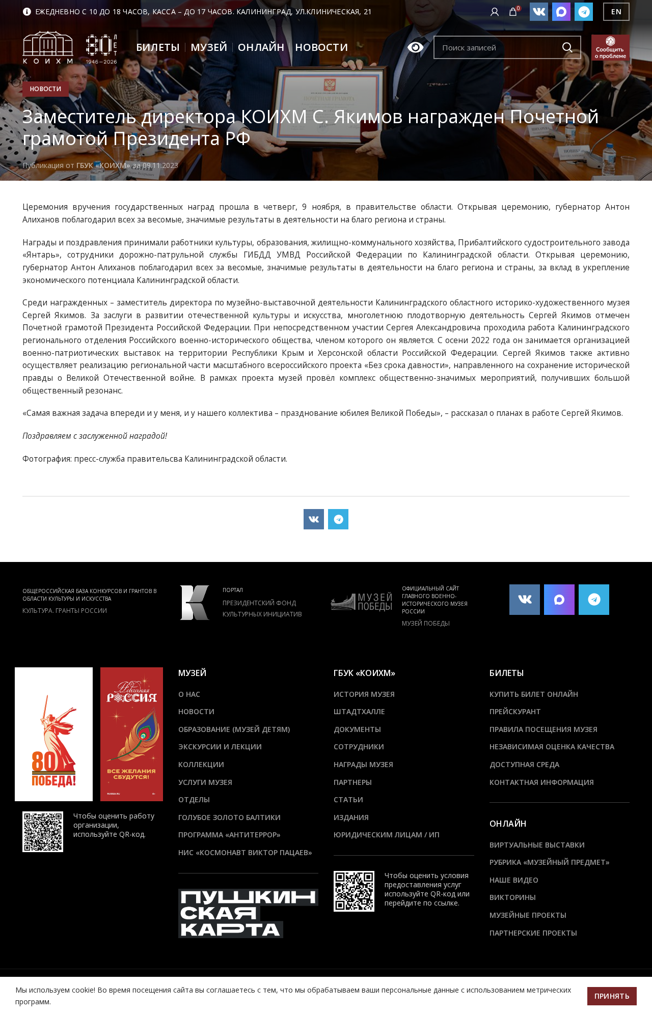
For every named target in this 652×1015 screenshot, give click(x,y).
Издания (351, 817)
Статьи (348, 799)
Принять (612, 996)
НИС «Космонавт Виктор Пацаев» (245, 852)
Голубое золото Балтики (229, 817)
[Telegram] (584, 12)
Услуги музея (205, 782)
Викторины (513, 897)
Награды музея (363, 764)
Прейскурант (515, 711)
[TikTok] (561, 12)
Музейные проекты (528, 915)
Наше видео (514, 880)
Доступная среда (524, 764)
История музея (364, 694)
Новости (45, 88)
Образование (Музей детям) (234, 729)
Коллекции (201, 764)
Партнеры (353, 782)
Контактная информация (542, 782)
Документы (357, 729)
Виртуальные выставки (537, 845)
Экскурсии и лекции (220, 746)
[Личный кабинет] (494, 11)
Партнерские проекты (533, 933)
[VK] (539, 12)
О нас (189, 694)
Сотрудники (359, 746)
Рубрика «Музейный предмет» (550, 862)
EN (616, 11)
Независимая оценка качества (552, 746)
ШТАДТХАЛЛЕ (359, 711)
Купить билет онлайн (534, 694)
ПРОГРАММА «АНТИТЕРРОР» (229, 834)
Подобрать (567, 47)
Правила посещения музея (543, 729)
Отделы (194, 799)
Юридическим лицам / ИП (387, 834)
